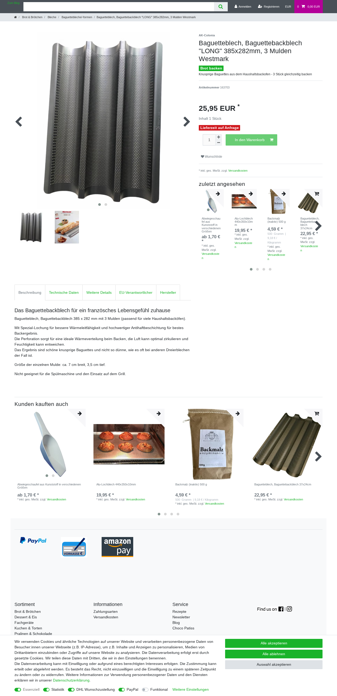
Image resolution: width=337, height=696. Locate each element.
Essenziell (31, 689)
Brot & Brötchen (31, 17)
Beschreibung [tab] (29, 292)
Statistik (57, 689)
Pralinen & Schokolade (33, 634)
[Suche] (220, 6)
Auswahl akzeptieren (274, 664)
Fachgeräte (24, 622)
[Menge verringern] (218, 143)
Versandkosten (237, 170)
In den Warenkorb (250, 140)
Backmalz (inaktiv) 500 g (276, 220)
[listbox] (50, 444)
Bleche (51, 17)
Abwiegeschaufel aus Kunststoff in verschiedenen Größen (211, 225)
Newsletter (181, 617)
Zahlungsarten (105, 611)
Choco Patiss (183, 628)
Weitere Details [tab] (99, 292)
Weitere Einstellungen (190, 689)
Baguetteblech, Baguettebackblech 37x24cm (309, 223)
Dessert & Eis (25, 617)
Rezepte (179, 611)
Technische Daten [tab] (64, 292)
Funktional (159, 689)
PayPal (132, 689)
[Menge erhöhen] (218, 137)
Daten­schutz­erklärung (71, 680)
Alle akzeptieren (274, 643)
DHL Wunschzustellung (95, 689)
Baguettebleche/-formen (76, 17)
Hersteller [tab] (168, 292)
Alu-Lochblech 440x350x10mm (244, 222)
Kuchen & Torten (28, 628)
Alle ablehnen (273, 654)
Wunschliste (213, 156)
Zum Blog (13, 2)
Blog (176, 622)
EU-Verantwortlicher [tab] (135, 292)
